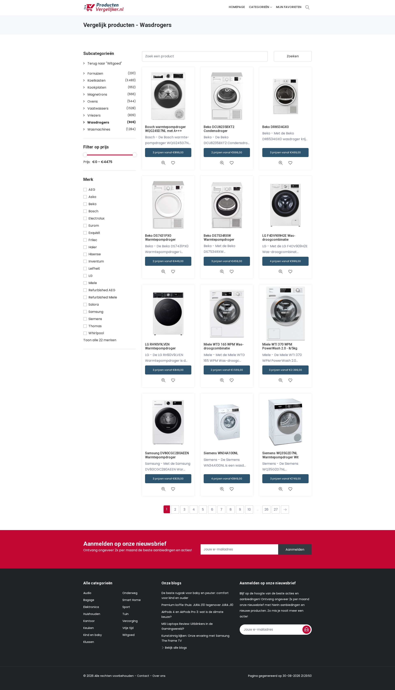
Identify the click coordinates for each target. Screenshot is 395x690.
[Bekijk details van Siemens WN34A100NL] (222, 489)
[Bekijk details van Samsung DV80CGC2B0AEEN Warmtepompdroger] (163, 489)
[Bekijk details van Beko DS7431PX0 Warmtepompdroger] (163, 271)
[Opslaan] (306, 629)
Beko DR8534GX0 (275, 127)
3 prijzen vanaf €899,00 (168, 152)
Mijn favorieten (288, 7)
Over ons (158, 676)
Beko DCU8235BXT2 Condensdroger (219, 129)
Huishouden (91, 614)
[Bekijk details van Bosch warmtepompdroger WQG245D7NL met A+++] (163, 163)
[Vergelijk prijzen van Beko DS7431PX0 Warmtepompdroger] (168, 204)
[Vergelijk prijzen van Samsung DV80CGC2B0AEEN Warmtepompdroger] (168, 422)
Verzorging (130, 621)
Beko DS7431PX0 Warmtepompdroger (160, 238)
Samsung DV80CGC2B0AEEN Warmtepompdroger (167, 455)
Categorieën (259, 7)
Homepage (237, 7)
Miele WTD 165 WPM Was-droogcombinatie (224, 346)
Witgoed (128, 635)
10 (249, 509)
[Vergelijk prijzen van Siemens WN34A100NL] (227, 422)
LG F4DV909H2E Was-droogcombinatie (278, 238)
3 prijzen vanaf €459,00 (226, 261)
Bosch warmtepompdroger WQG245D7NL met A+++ (165, 129)
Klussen (88, 642)
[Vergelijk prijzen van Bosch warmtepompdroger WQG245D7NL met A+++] (168, 96)
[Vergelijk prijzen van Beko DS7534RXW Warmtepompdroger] (227, 204)
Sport (126, 607)
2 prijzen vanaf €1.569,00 (227, 370)
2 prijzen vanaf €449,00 (168, 261)
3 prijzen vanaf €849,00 (168, 370)
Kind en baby (92, 635)
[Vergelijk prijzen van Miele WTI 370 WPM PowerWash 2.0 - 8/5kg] (285, 313)
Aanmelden (295, 549)
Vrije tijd (128, 628)
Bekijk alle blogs (175, 648)
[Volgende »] (285, 509)
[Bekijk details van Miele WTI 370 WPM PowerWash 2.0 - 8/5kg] (280, 380)
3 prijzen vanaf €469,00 (285, 152)
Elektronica (91, 607)
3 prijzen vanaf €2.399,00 (285, 370)
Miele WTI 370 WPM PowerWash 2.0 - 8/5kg (279, 346)
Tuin (125, 614)
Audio (87, 593)
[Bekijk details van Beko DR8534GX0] (280, 163)
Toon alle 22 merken (99, 340)
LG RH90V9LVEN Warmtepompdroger (160, 346)
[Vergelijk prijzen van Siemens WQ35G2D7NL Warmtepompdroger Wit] (285, 422)
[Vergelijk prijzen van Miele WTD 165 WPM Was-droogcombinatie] (227, 313)
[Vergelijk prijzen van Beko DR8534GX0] (285, 96)
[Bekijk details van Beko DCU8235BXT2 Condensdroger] (222, 163)
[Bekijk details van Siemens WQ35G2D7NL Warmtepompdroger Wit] (280, 489)
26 (266, 509)
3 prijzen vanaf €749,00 (285, 478)
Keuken (88, 628)
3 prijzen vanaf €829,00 (168, 478)
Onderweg (129, 593)
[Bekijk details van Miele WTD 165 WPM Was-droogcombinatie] (222, 380)
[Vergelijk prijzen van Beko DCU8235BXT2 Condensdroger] (227, 96)
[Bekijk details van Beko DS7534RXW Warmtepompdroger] (222, 271)
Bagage (88, 600)
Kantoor (89, 621)
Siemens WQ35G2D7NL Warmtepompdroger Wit (280, 455)
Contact (143, 676)
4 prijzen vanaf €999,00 (285, 261)
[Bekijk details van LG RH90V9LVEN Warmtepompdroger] (163, 380)
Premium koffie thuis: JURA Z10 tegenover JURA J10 (197, 605)
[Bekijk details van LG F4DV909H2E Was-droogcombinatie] (280, 271)
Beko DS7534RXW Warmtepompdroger (219, 238)
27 (276, 509)
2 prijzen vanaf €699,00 (226, 152)
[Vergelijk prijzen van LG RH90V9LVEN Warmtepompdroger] (168, 313)
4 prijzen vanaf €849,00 (226, 478)
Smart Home (131, 600)
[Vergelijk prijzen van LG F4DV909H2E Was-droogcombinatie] (285, 204)
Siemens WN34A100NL (221, 453)
